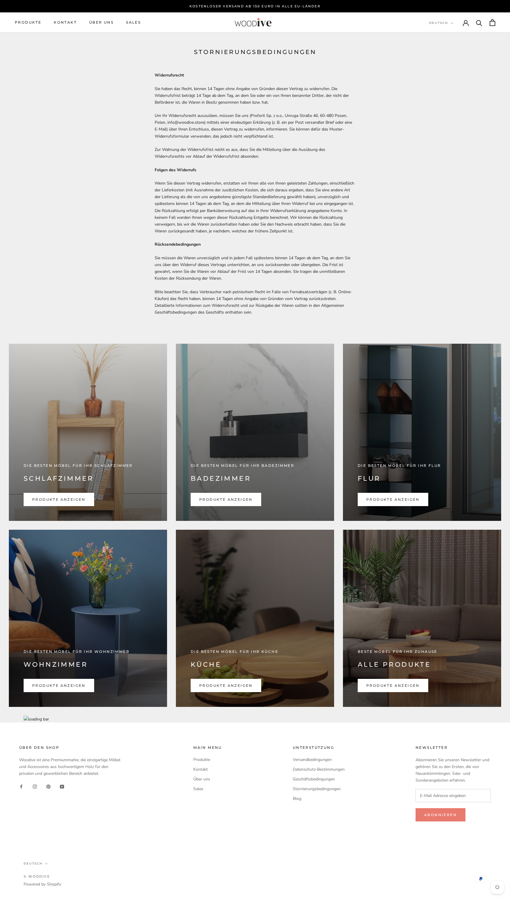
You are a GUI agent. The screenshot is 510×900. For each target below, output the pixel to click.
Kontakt (65, 22)
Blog (297, 798)
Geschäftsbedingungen (314, 779)
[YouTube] (62, 786)
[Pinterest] (48, 786)
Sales (133, 22)
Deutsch (438, 23)
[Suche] (479, 22)
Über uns (101, 22)
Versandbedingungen (312, 759)
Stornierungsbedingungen (317, 789)
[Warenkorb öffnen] (492, 22)
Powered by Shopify (42, 884)
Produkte (28, 22)
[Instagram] (35, 786)
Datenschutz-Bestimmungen (319, 769)
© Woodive (37, 876)
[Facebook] (21, 786)
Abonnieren (440, 815)
